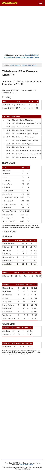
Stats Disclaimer (26, 465)
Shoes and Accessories (24, 57)
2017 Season (15, 65)
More (37, 57)
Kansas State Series (28, 65)
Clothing (34, 55)
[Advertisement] (22, 29)
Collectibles (9, 57)
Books (27, 55)
